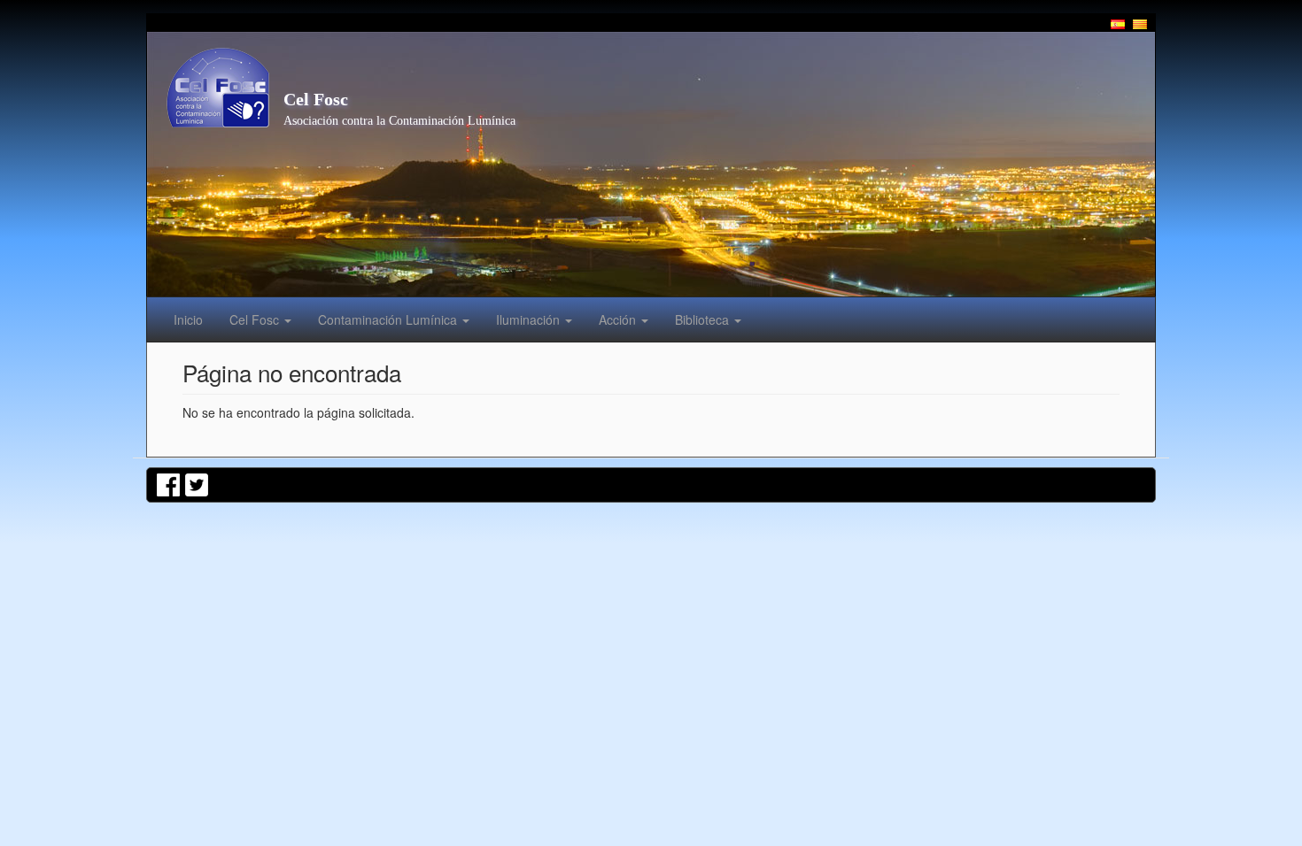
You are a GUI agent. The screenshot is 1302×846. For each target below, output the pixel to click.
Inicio (188, 319)
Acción (619, 319)
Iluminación (529, 319)
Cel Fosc (315, 99)
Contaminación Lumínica (389, 319)
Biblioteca (703, 319)
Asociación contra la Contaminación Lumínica (399, 120)
